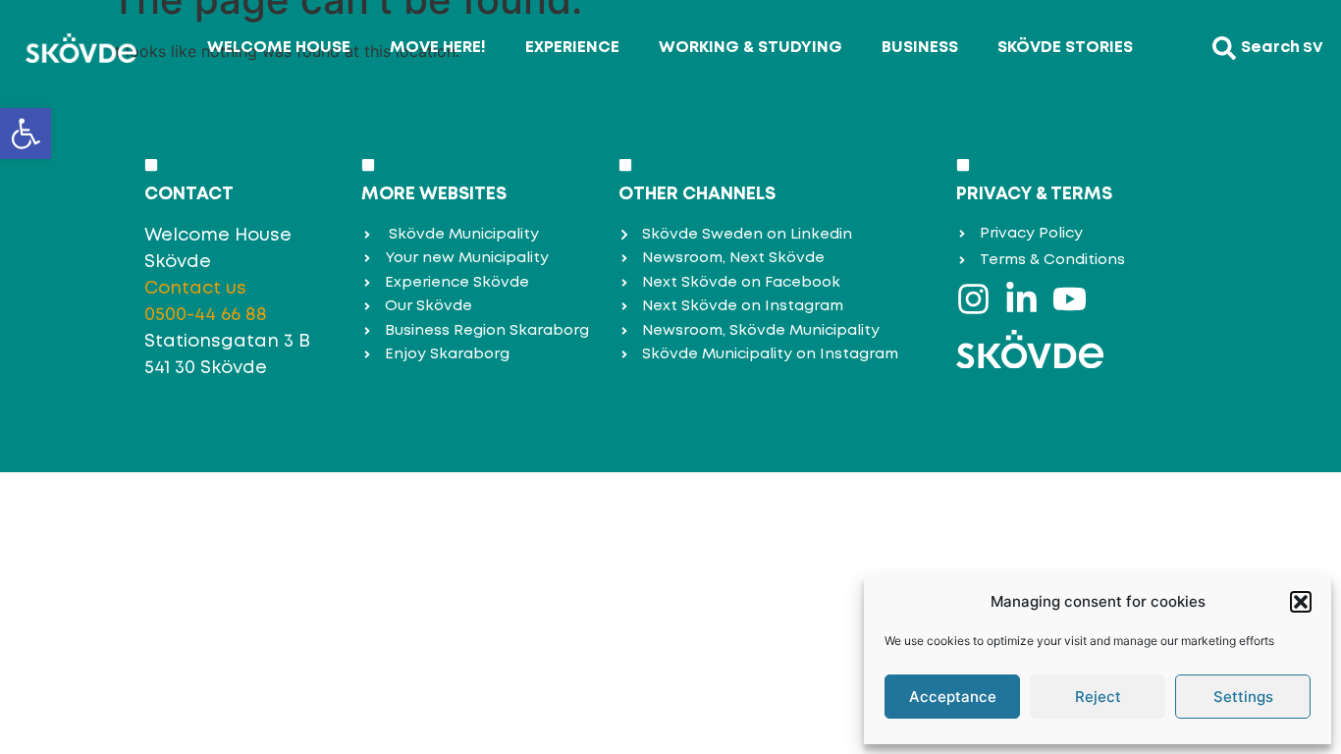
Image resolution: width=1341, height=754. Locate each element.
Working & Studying (750, 47)
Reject (1098, 696)
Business (920, 47)
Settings (1243, 696)
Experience (572, 47)
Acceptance (952, 696)
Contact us (195, 288)
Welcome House (278, 47)
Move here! (438, 47)
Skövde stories (1065, 47)
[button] (25, 133)
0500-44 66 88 (205, 315)
